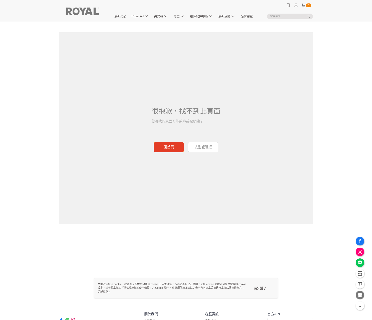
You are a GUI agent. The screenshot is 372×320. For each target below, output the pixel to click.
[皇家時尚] (83, 11)
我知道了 (260, 288)
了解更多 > (104, 291)
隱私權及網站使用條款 (136, 287)
